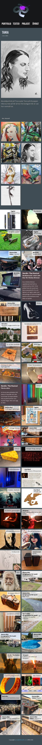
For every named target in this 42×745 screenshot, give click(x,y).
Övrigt (36, 23)
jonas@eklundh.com (21, 740)
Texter (16, 23)
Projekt (26, 23)
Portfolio (6, 23)
